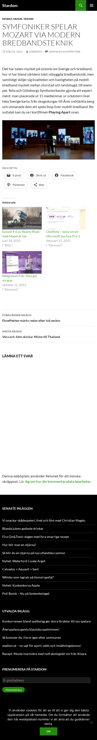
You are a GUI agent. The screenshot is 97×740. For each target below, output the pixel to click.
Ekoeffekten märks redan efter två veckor (31, 317)
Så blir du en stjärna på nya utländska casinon (33, 553)
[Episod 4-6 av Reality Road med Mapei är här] (22, 218)
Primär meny (91, 5)
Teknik (28, 19)
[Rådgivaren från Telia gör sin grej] (22, 262)
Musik (17, 19)
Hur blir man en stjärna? (19, 545)
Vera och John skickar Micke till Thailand (31, 334)
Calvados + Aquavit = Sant (20, 569)
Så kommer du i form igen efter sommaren (31, 637)
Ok (48, 731)
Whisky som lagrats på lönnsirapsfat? (28, 577)
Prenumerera (13, 689)
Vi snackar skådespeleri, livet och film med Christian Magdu (43, 520)
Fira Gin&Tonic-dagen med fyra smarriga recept (35, 537)
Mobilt (7, 19)
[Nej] (91, 722)
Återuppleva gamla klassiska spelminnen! (31, 629)
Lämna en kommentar (64, 51)
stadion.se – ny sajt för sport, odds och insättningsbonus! (41, 646)
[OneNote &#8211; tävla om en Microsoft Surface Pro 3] (66, 218)
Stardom (10, 5)
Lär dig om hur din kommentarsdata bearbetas (54, 481)
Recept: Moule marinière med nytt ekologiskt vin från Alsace (44, 654)
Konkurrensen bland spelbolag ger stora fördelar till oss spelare (46, 621)
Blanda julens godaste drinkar (23, 528)
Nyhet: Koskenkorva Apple (21, 585)
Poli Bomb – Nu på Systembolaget (25, 593)
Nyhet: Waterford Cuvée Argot (23, 561)
